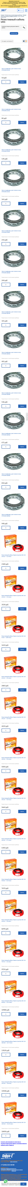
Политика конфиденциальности (8, 1168)
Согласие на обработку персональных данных (12, 1169)
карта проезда (13, 1161)
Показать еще (14, 33)
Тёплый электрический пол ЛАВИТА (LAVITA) (13, 15)
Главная (2, 15)
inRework (14, 1171)
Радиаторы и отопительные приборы (13, 15)
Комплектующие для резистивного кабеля (10, 27)
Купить (22, 82)
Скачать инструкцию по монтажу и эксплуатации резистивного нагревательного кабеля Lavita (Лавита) (14, 1143)
